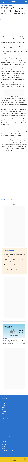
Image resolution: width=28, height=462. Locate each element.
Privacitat (3, 446)
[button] (25, 1)
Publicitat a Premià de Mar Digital (8, 450)
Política (3, 403)
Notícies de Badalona (6, 421)
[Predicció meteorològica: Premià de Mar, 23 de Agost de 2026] (14, 331)
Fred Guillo (19, 199)
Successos (3, 405)
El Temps (5, 338)
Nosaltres (3, 452)
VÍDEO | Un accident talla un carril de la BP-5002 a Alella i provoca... (13, 260)
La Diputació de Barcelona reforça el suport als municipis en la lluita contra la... (14, 270)
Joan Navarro (24, 199)
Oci (2, 409)
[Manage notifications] (25, 459)
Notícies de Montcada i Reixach (8, 428)
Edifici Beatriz (13, 199)
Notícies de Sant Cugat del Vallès (8, 436)
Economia (4, 411)
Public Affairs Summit (4, 201)
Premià (3, 401)
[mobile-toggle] (3, 2)
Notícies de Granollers (6, 432)
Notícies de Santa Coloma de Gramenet (9, 426)
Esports (3, 407)
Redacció (4, 343)
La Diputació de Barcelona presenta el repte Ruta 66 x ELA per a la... (14, 255)
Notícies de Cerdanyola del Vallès (8, 434)
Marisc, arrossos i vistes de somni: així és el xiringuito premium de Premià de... (13, 265)
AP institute (8, 199)
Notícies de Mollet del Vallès (7, 430)
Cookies (3, 448)
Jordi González (4, 15)
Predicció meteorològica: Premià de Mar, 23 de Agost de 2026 (13, 341)
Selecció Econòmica (7, 5)
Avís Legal (4, 444)
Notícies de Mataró (5, 424)
